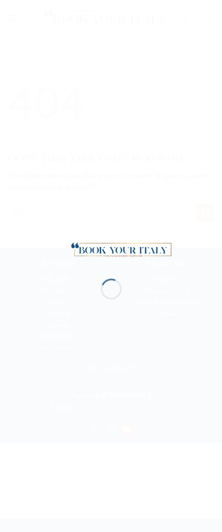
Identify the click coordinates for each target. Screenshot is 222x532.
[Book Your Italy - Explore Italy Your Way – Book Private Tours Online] (116, 248)
